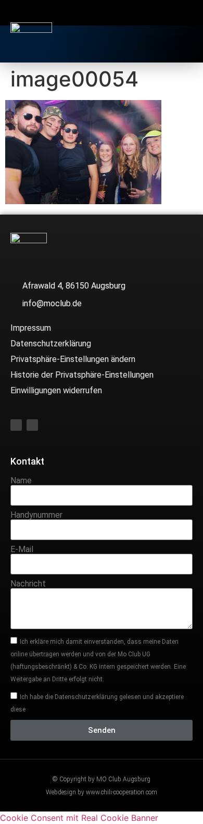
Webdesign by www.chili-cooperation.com (101, 792)
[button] (165, 43)
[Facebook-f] (91, 14)
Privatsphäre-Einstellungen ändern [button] (72, 359)
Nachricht (28, 584)
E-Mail (21, 549)
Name (21, 481)
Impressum (30, 328)
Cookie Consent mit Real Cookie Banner (79, 818)
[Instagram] (112, 14)
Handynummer (36, 515)
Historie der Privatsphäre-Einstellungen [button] (82, 375)
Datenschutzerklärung (50, 343)
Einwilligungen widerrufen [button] (56, 390)
